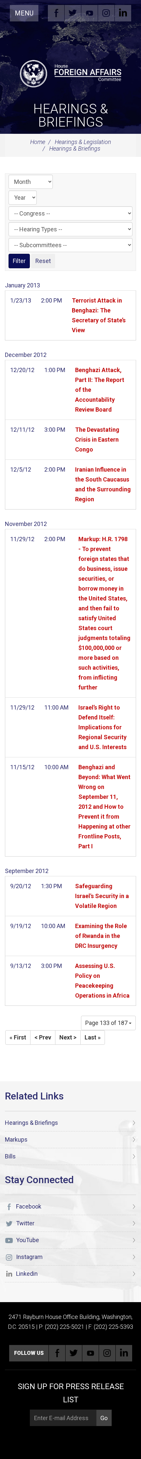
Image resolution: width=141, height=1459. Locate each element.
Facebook (56, 13)
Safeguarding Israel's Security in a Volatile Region (102, 896)
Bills (10, 1156)
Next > (67, 1037)
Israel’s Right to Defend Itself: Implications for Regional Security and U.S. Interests (102, 727)
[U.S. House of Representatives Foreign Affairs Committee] (70, 73)
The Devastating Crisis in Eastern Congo (97, 439)
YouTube (89, 13)
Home (37, 141)
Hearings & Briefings (70, 115)
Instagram (106, 13)
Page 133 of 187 (107, 1022)
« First (18, 1037)
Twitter (73, 13)
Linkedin (123, 13)
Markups (16, 1139)
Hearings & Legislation (83, 141)
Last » (93, 1037)
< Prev (42, 1037)
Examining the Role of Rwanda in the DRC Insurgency (101, 935)
